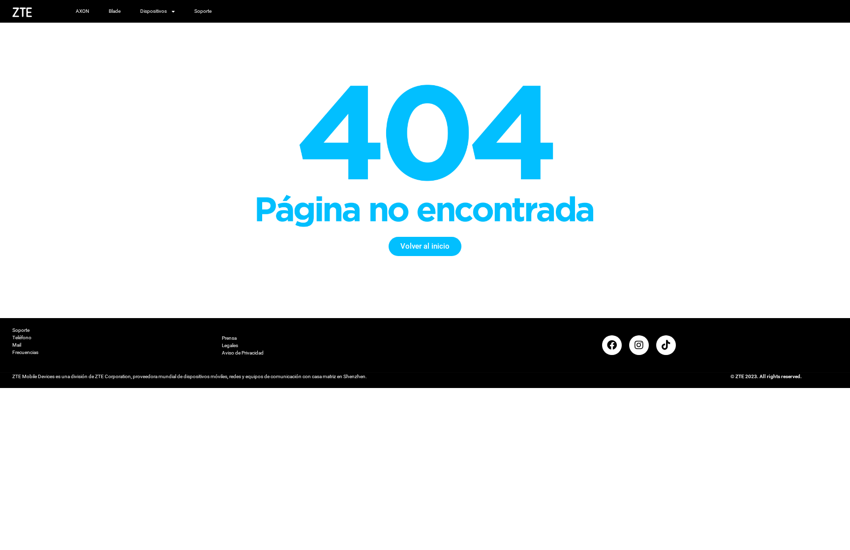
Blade (115, 11)
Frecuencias (25, 352)
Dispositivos (153, 11)
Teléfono (21, 337)
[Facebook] (612, 345)
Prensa (229, 338)
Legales (230, 345)
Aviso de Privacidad (243, 353)
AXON (82, 11)
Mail (16, 345)
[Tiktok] (666, 345)
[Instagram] (639, 345)
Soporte (203, 11)
